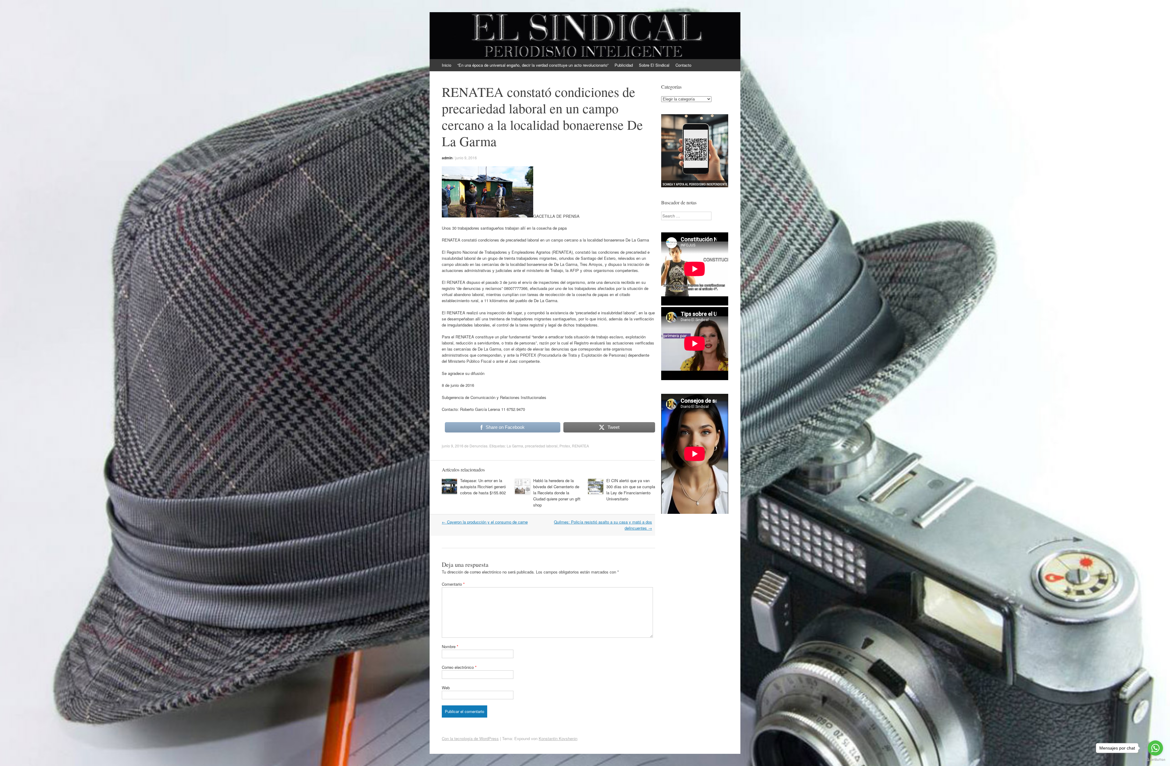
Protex (564, 445)
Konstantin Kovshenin (558, 738)
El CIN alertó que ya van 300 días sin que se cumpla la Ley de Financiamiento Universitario (630, 490)
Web (446, 687)
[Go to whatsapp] (1155, 748)
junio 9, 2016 (466, 157)
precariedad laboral (541, 445)
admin (447, 158)
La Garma (515, 445)
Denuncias (479, 445)
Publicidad (624, 65)
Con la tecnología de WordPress (470, 738)
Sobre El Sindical (654, 65)
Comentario (453, 584)
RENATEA (580, 445)
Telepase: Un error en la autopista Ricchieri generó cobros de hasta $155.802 (483, 487)
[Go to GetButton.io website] (1155, 760)
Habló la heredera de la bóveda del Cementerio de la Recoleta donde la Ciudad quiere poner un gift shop (556, 493)
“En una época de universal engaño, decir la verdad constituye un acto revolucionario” (532, 65)
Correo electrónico (459, 667)
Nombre (450, 646)
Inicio (446, 65)
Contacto (683, 65)
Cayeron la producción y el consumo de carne (485, 522)
